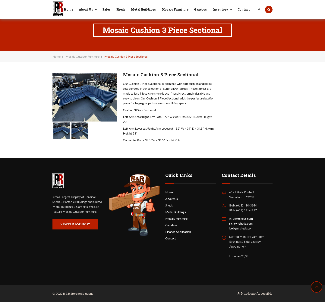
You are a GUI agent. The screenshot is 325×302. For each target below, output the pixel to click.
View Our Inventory (75, 224)
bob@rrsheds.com (241, 228)
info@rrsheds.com (241, 218)
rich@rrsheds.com (241, 223)
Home (68, 9)
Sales (106, 9)
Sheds (120, 9)
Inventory (220, 9)
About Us (86, 9)
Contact (244, 9)
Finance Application (178, 231)
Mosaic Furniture (175, 9)
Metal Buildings (143, 9)
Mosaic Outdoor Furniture (82, 56)
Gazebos (200, 9)
